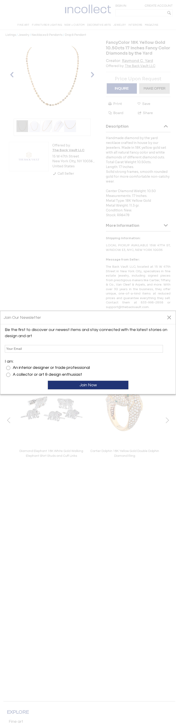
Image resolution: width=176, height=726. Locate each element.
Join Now (88, 385)
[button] (169, 317)
